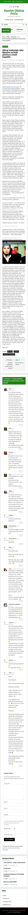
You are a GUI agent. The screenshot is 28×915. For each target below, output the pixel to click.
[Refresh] (14, 828)
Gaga (10, 388)
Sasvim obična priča (14, 12)
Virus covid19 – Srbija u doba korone (13, 1)
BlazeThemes (17, 912)
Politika (16, 351)
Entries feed (6, 898)
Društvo (5, 46)
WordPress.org (6, 904)
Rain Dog (11, 452)
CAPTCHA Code (8, 834)
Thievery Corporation (8, 354)
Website (6, 814)
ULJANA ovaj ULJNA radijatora (11, 88)
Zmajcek (11, 515)
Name (6, 802)
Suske (5, 60)
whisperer (11, 622)
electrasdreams (12, 526)
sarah (10, 568)
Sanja (10, 428)
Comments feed (7, 901)
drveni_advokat (12, 538)
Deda (10, 474)
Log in (4, 895)
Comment (7, 783)
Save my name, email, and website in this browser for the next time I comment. (14, 822)
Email (6, 808)
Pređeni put (18, 29)
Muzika (10, 351)
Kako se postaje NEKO (10, 882)
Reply (21, 424)
